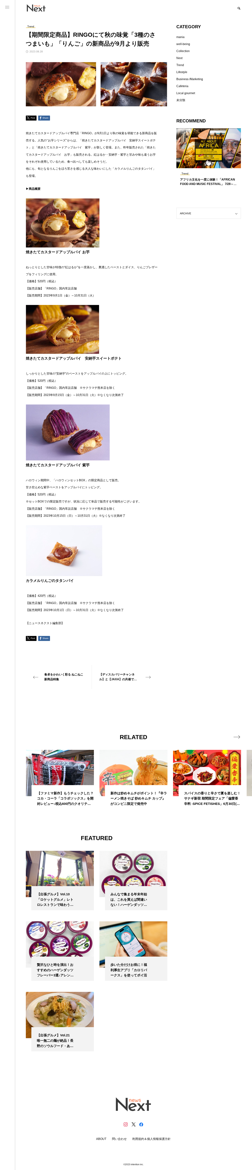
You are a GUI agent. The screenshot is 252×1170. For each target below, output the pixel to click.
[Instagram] (126, 1124)
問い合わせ (119, 1139)
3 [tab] (212, 165)
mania (180, 37)
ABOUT (101, 1139)
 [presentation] (237, 737)
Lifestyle (181, 72)
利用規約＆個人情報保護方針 (151, 1139)
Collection (183, 51)
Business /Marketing (189, 79)
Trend (180, 65)
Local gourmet (185, 93)
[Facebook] (141, 1124)
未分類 (180, 100)
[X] (133, 1124)
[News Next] (38, 8)
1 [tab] (205, 165)
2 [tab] (209, 165)
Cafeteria (182, 86)
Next (179, 58)
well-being (183, 44)
